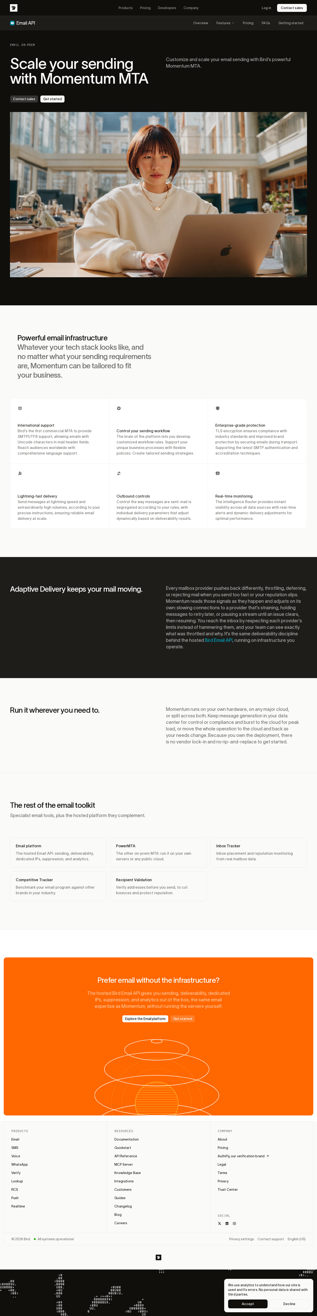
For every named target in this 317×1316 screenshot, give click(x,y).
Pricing (145, 8)
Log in (266, 8)
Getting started (290, 23)
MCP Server (123, 1164)
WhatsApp (19, 1164)
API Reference (125, 1156)
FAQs (266, 23)
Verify (15, 1173)
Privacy (223, 1181)
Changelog (123, 1206)
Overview (200, 23)
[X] (219, 1223)
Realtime (18, 1206)
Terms (222, 1173)
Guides (120, 1198)
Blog (118, 1215)
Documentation (126, 1139)
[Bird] (13, 8)
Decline (289, 1304)
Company (191, 8)
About (223, 1139)
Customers (123, 1189)
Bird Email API (219, 640)
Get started (52, 99)
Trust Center (228, 1189)
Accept (248, 1304)
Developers (167, 8)
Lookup (17, 1181)
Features (223, 23)
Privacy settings (241, 1239)
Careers (120, 1223)
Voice (15, 1156)
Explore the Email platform (145, 1019)
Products (126, 8)
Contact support (271, 1239)
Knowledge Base (127, 1173)
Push (15, 1198)
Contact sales (292, 8)
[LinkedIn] (227, 1223)
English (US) (297, 1239)
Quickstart (122, 1148)
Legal (222, 1164)
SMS (14, 1148)
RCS (14, 1189)
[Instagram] (234, 1223)
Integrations (124, 1181)
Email (15, 1139)
